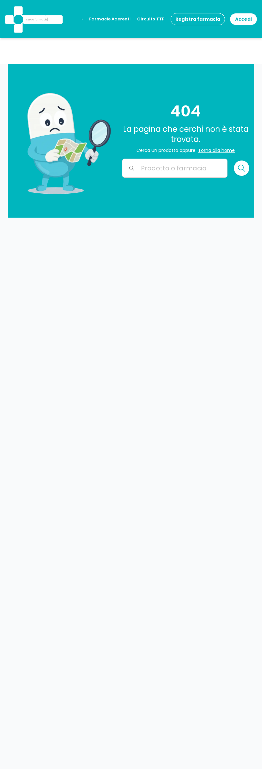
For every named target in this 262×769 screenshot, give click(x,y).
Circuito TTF (150, 19)
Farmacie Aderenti (110, 19)
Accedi (243, 19)
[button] (17, 11)
